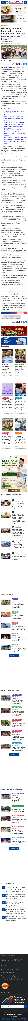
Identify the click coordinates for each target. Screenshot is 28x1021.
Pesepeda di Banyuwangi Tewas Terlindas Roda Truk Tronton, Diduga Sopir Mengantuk (15, 904)
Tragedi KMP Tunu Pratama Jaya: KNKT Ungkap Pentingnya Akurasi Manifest (14, 113)
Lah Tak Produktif (5, 318)
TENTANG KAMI (6, 1018)
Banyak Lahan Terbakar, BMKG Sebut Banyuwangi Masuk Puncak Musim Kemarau (16, 918)
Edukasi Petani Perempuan (14, 316)
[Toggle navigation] (3, 2)
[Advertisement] (14, 578)
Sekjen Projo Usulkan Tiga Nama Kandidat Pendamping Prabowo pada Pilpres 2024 (16, 896)
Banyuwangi (18, 318)
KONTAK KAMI (14, 1018)
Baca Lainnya (14, 655)
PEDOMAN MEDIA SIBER (18, 1020)
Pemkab (12, 318)
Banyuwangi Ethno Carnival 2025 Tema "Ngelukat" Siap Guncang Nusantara (14, 118)
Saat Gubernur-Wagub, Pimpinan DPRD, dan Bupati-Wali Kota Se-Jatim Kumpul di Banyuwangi (15, 889)
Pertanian (5, 316)
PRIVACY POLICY (7, 1020)
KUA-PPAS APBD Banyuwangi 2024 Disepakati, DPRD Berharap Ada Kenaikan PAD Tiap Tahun (16, 911)
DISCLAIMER (22, 1018)
